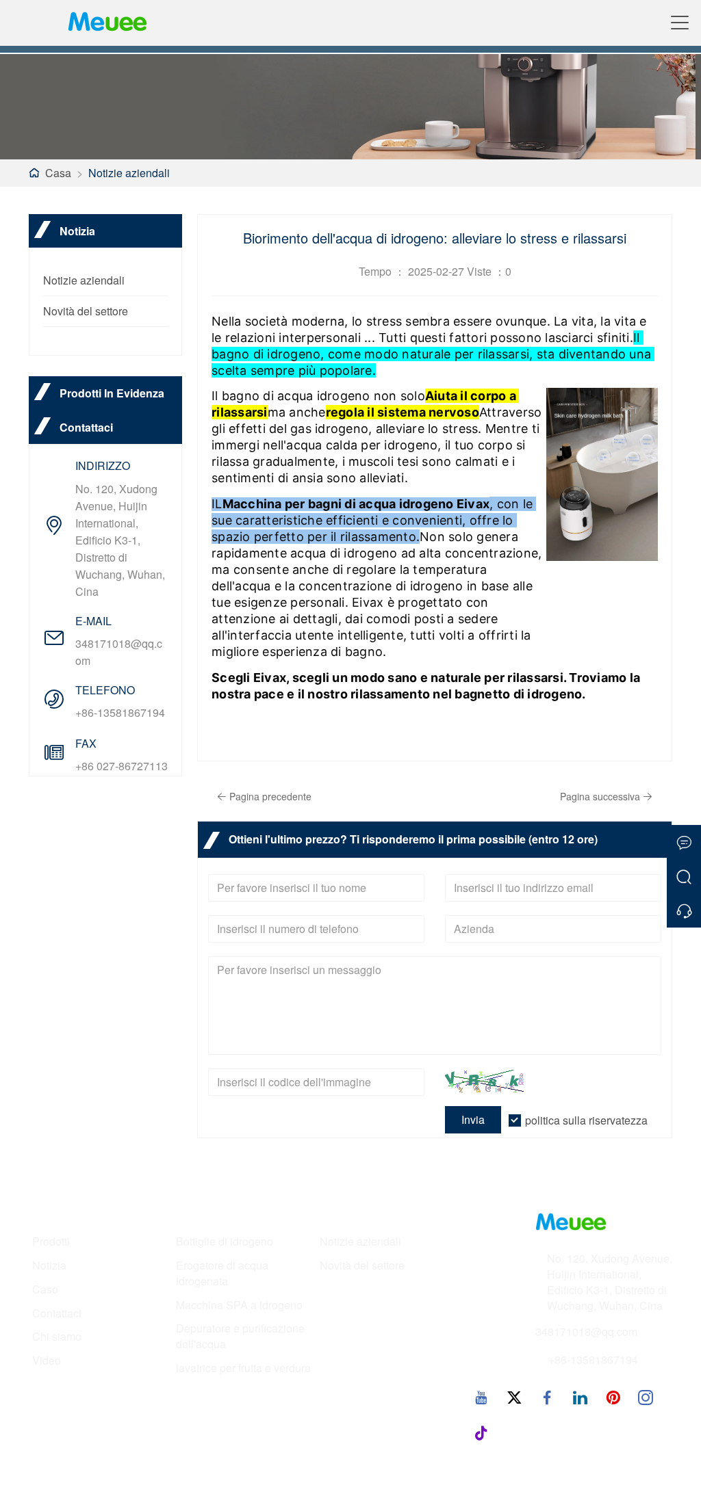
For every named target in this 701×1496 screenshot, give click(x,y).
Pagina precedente (270, 796)
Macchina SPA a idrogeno (239, 1305)
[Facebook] (547, 1397)
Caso (45, 1289)
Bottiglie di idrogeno (224, 1241)
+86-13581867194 (120, 712)
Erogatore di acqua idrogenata (222, 1273)
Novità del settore (85, 311)
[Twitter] (514, 1397)
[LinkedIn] (580, 1397)
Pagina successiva (600, 796)
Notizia (49, 1265)
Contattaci (56, 1313)
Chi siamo (56, 1336)
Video (46, 1360)
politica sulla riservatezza (586, 1120)
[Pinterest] (613, 1397)
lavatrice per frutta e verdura (243, 1368)
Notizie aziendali (129, 173)
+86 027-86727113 (121, 766)
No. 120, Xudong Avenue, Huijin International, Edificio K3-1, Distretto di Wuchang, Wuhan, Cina (120, 540)
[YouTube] (481, 1397)
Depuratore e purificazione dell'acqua (240, 1336)
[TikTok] (481, 1432)
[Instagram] (646, 1397)
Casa (58, 173)
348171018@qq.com (118, 651)
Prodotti (51, 1241)
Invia (473, 1119)
